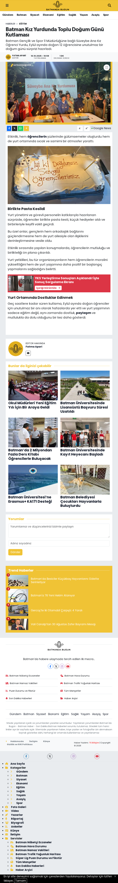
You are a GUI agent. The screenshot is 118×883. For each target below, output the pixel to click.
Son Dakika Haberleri (20, 698)
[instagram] (73, 756)
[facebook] (26, 756)
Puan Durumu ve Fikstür (22, 690)
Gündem (7, 15)
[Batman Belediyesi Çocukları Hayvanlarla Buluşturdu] (85, 479)
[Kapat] (116, 877)
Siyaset (34, 15)
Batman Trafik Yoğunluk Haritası (82, 683)
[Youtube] (67, 666)
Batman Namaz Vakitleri (23, 683)
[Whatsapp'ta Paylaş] (20, 128)
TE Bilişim (94, 742)
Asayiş (95, 15)
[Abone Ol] (101, 128)
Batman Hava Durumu (77, 675)
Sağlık (72, 15)
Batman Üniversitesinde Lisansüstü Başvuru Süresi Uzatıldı (84, 407)
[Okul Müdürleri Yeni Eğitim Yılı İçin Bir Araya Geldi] (33, 385)
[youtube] (97, 756)
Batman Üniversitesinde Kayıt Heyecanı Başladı (82, 452)
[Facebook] (50, 666)
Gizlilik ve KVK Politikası (20, 744)
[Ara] (109, 6)
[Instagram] (62, 666)
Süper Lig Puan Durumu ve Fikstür (39, 858)
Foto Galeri (18, 807)
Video (14, 811)
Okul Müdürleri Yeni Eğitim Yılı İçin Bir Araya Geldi (32, 405)
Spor (106, 15)
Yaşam (84, 15)
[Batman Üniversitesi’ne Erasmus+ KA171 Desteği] (33, 479)
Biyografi (17, 823)
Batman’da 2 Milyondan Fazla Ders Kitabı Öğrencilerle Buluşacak (30, 454)
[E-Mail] (28, 353)
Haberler (10, 23)
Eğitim (61, 15)
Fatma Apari (34, 346)
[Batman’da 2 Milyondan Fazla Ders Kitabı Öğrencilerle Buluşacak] (33, 432)
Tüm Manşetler (72, 690)
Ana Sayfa (17, 764)
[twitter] (50, 756)
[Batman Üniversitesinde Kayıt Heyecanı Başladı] (85, 432)
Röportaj (16, 819)
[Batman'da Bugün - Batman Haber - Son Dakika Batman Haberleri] (57, 5)
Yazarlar (16, 815)
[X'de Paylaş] (14, 128)
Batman (21, 15)
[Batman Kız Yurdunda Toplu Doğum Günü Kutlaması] (59, 93)
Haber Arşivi (70, 698)
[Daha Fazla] (26, 128)
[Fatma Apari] (15, 348)
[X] (56, 666)
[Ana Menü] (7, 5)
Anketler (16, 826)
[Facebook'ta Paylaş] (9, 128)
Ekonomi (48, 15)
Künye (46, 741)
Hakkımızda (17, 741)
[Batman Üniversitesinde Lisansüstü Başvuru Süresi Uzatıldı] (85, 385)
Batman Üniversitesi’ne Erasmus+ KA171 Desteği (30, 499)
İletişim (33, 741)
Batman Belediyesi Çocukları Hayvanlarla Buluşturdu (80, 501)
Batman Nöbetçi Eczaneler (25, 675)
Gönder (15, 552)
